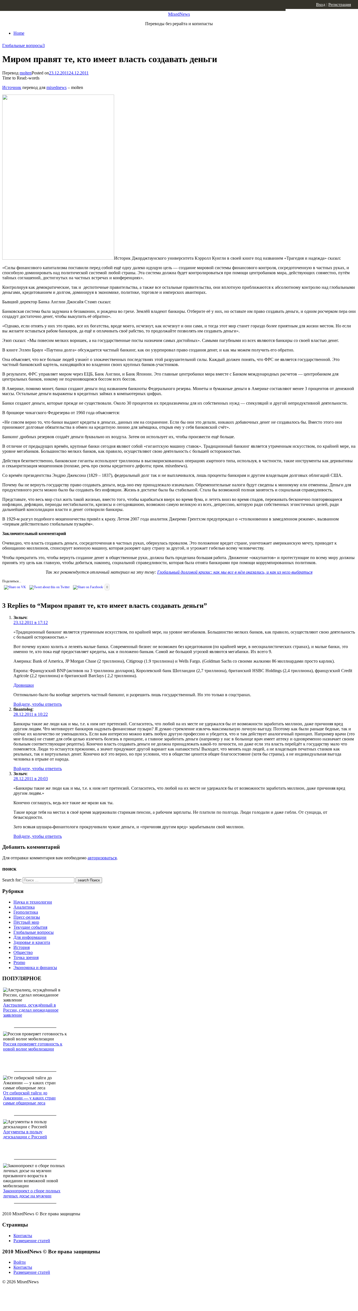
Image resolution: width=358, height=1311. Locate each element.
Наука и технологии (32, 902)
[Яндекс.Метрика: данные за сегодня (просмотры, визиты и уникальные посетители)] (46, 1291)
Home (18, 33)
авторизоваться (102, 857)
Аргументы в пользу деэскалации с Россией (25, 1134)
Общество (23, 952)
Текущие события (30, 927)
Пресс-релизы (26, 917)
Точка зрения (26, 957)
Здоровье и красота (31, 942)
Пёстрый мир (26, 922)
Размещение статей (31, 1240)
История (21, 947)
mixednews (56, 87)
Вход (320, 4)
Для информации (29, 937)
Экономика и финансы (35, 967)
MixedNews (179, 14)
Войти (19, 1262)
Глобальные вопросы (22, 45)
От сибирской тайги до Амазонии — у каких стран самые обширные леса (29, 1097)
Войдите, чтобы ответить (37, 704)
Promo (19, 962)
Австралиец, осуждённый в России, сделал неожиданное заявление (30, 1010)
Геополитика (25, 912)
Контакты (22, 1235)
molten (26, 73)
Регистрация (339, 4)
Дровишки (23, 685)
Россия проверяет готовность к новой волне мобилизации (32, 1046)
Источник (11, 87)
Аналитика (24, 907)
